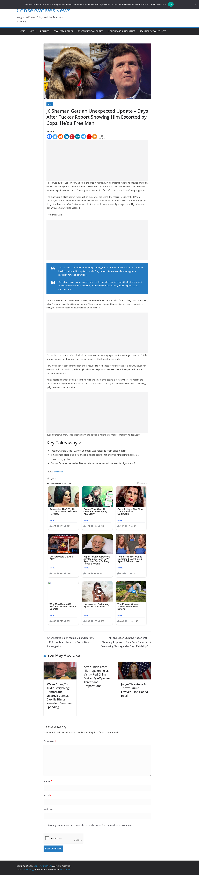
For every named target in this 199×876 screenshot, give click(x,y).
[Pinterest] (72, 136)
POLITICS (44, 31)
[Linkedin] (66, 136)
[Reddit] (60, 136)
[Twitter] (55, 136)
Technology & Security (153, 31)
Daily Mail (58, 471)
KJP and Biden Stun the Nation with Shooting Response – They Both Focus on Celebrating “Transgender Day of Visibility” (124, 642)
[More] (94, 136)
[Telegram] (83, 136)
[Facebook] (49, 136)
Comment (50, 741)
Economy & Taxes (63, 31)
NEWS (33, 31)
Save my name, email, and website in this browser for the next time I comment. (90, 825)
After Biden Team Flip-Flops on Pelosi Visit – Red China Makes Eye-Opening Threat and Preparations (97, 676)
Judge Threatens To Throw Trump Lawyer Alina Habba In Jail (134, 690)
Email (47, 795)
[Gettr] (89, 136)
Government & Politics (90, 31)
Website (48, 809)
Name (48, 781)
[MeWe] (77, 136)
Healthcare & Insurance (121, 31)
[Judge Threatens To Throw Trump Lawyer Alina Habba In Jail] (134, 664)
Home (22, 31)
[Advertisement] (97, 160)
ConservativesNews (43, 10)
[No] (195, 4)
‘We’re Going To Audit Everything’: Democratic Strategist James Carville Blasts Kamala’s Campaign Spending (59, 695)
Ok (171, 4)
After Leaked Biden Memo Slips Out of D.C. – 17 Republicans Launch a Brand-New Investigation (70, 642)
